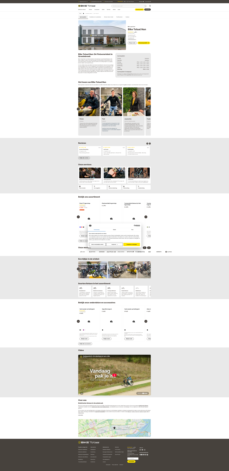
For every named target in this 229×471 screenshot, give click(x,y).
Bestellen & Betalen (106, 449)
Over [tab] (132, 229)
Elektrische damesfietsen (83, 456)
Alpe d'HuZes (117, 454)
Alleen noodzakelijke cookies (97, 244)
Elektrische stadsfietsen (82, 449)
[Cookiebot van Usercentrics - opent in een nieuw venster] (135, 226)
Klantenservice (106, 447)
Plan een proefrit (143, 42)
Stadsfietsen (80, 459)
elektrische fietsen (143, 405)
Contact (104, 461)
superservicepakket (100, 411)
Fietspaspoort (93, 449)
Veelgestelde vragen (107, 456)
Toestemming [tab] (96, 229)
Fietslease (92, 454)
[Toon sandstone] (82, 330)
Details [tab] (114, 229)
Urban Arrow (81, 413)
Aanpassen (114, 244)
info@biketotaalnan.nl (132, 39)
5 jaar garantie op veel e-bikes (96, 1)
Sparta (144, 411)
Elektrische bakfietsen (82, 451)
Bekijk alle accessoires (85, 343)
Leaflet (143, 436)
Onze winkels (117, 449)
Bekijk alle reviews (84, 157)
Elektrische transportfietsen (83, 454)
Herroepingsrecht (106, 459)
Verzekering (93, 451)
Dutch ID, (137, 411)
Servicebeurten (93, 456)
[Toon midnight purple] (83, 330)
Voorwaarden (108, 464)
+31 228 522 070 (131, 38)
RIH (147, 411)
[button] (145, 6)
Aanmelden (131, 461)
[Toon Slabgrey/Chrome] (149, 227)
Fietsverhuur (93, 459)
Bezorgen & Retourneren (107, 451)
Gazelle (141, 411)
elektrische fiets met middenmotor (100, 406)
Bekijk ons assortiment (85, 240)
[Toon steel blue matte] (80, 227)
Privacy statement (115, 464)
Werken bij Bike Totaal (119, 451)
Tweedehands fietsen (82, 461)
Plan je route (132, 42)
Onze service (93, 447)
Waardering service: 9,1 (84, 1)
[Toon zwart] (80, 330)
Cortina (133, 411)
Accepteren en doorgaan (132, 244)
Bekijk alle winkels (89, 13)
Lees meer (80, 415)
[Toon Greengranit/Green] (147, 227)
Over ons (117, 447)
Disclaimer (121, 464)
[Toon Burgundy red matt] (82, 227)
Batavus (129, 411)
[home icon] (83, 13)
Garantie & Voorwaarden (107, 454)
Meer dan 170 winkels (109, 1)
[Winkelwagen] (150, 6)
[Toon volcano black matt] (83, 227)
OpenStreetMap (146, 436)
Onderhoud (93, 461)
